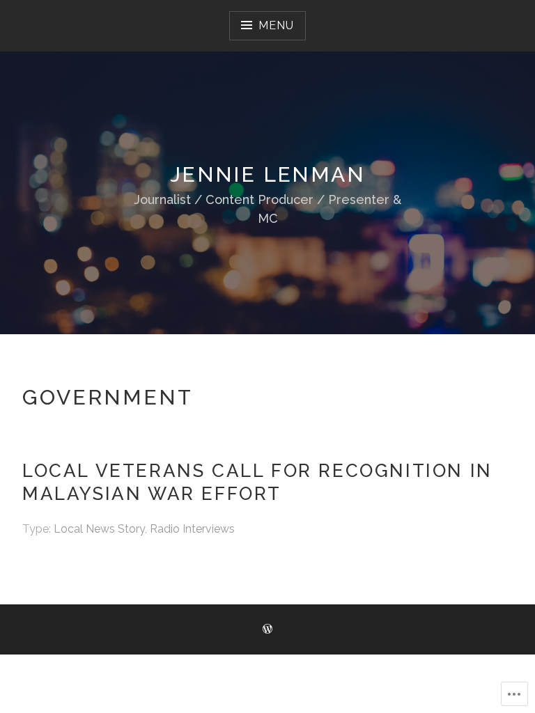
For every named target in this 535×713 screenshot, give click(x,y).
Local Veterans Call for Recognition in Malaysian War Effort (257, 482)
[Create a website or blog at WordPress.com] (267, 629)
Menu (275, 25)
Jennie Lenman (267, 174)
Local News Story (99, 528)
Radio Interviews (192, 528)
